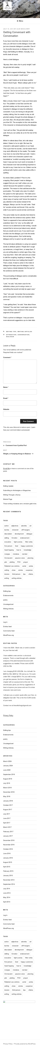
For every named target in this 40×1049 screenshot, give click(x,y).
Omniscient (8, 558)
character (15, 530)
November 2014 (8, 880)
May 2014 (6, 897)
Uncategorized (8, 604)
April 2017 (6, 822)
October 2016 (8, 849)
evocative (7, 542)
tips (24, 574)
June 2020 (6, 770)
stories (20, 570)
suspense (29, 570)
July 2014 (6, 888)
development (19, 534)
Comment (7, 357)
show (13, 570)
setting (6, 570)
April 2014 (6, 902)
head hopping (9, 550)
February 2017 (8, 831)
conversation (24, 334)
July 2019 (6, 783)
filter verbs (29, 542)
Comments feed (8, 631)
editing (6, 538)
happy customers (27, 546)
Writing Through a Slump (11, 495)
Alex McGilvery (23, 29)
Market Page (7, 499)
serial (24, 566)
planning (30, 558)
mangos (7, 554)
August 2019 (7, 779)
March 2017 (7, 827)
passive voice (20, 558)
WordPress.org (8, 635)
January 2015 (8, 875)
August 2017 (7, 809)
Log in (5, 622)
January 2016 (8, 858)
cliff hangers (25, 530)
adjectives (14, 525)
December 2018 (8, 792)
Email (5, 398)
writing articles (17, 578)
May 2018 (6, 796)
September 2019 (9, 774)
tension (6, 574)
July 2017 (6, 814)
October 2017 (8, 805)
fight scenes (18, 542)
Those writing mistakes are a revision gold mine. (20, 503)
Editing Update (8, 486)
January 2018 (8, 801)
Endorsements (8, 595)
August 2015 (7, 862)
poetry (5, 600)
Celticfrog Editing (19, 12)
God (16, 546)
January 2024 (8, 765)
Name (6, 387)
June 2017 (6, 818)
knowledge (27, 550)
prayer (25, 562)
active (6, 525)
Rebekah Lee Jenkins (12, 566)
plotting (12, 562)
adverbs (24, 525)
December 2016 (8, 840)
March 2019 (7, 787)
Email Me (6, 468)
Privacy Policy (8, 715)
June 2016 (6, 853)
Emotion (14, 538)
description (8, 534)
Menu (21, 21)
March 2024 (7, 761)
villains (30, 574)
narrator (24, 554)
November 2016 (8, 844)
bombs (6, 530)
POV (19, 562)
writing (6, 578)
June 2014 (6, 893)
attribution (11, 334)
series (31, 566)
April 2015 (6, 866)
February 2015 (8, 871)
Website (6, 409)
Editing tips (11, 331)
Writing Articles (24, 331)
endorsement (24, 538)
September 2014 (9, 884)
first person (8, 546)
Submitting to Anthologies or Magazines (17, 490)
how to (18, 550)
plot (5, 562)
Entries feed (7, 626)
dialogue (10, 336)
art (30, 525)
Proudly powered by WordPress (25, 1044)
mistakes (16, 554)
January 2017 (8, 836)
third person (16, 574)
